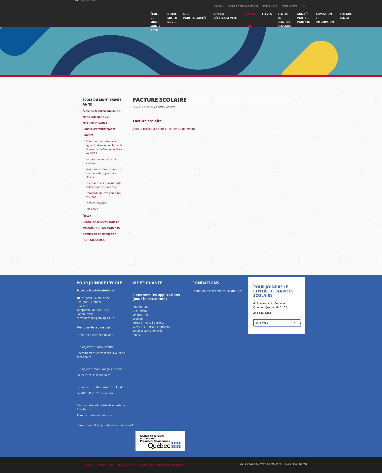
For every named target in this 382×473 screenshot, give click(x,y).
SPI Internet (140, 315)
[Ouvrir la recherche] (303, 6)
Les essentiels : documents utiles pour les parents (103, 185)
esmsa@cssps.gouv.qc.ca (93, 318)
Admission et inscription (325, 18)
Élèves (267, 14)
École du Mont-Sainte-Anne (155, 19)
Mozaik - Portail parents (148, 322)
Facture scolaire (96, 203)
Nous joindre (289, 6)
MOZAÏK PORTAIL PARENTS (303, 18)
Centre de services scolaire (242, 6)
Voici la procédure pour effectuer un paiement (164, 129)
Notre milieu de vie (172, 18)
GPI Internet (140, 311)
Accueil (218, 6)
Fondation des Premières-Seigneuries (217, 291)
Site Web (262, 322)
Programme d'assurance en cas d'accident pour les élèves (104, 173)
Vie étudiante (147, 282)
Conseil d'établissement (225, 16)
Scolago (138, 319)
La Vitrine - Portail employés (151, 326)
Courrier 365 (141, 307)
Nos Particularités (195, 16)
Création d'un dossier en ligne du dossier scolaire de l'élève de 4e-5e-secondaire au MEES (104, 147)
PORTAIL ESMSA (346, 16)
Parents (250, 14)
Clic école (92, 209)
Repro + (138, 334)
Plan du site (270, 6)
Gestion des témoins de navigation (162, 465)
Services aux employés (148, 330)
